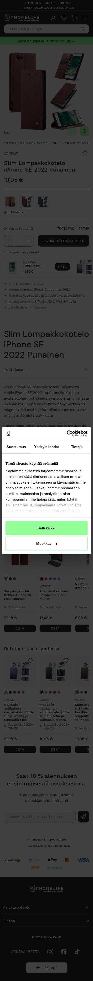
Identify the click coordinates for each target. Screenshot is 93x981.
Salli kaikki (46, 528)
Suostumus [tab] (16, 446)
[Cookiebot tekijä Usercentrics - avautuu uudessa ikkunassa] (67, 433)
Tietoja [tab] (77, 446)
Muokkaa (44, 544)
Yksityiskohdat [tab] (46, 446)
